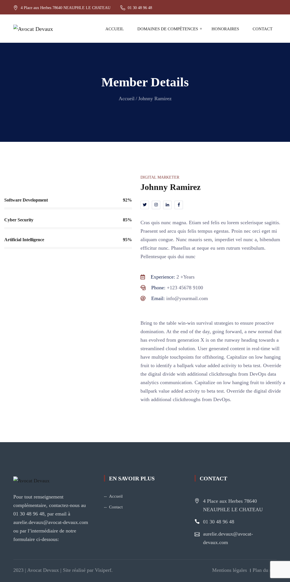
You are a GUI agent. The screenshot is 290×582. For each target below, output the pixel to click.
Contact (262, 29)
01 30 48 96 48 (218, 522)
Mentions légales (229, 570)
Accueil (114, 29)
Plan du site (265, 570)
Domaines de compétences (167, 29)
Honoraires (225, 29)
